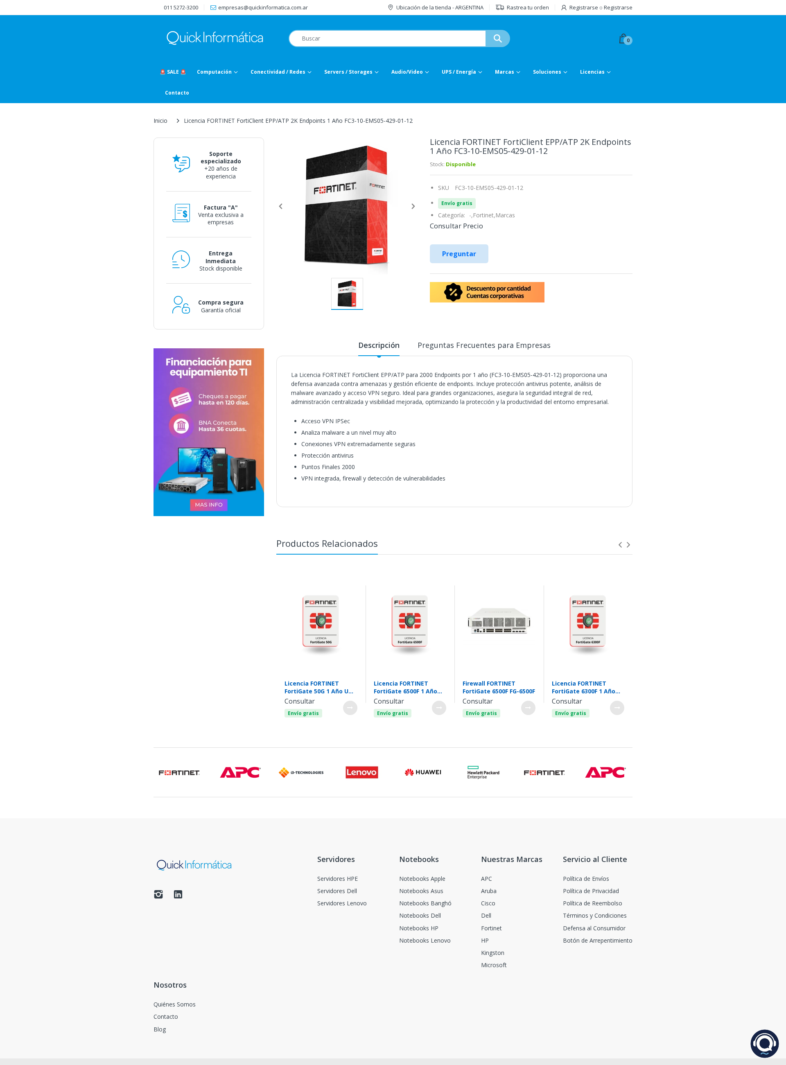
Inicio (160, 120)
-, (471, 215)
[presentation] (620, 545)
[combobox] (399, 38)
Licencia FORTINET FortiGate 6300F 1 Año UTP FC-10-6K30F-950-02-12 (587, 687)
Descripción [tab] (379, 345)
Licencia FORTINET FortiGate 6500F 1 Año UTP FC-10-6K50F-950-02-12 (409, 687)
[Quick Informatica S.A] (215, 38)
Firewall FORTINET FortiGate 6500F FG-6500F (499, 687)
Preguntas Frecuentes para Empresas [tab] (484, 345)
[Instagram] (158, 896)
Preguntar (459, 253)
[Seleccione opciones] (350, 708)
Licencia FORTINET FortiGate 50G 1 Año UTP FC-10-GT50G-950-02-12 (320, 687)
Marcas (505, 215)
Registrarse (583, 7)
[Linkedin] (178, 896)
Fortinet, (484, 215)
